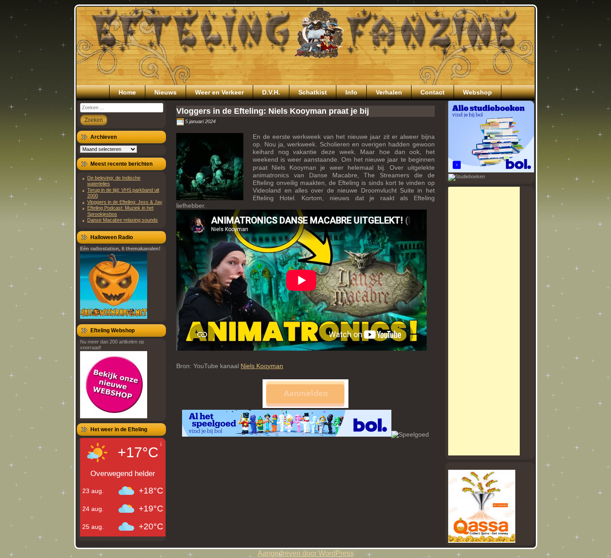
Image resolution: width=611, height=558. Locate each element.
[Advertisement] (484, 321)
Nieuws (165, 92)
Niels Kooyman (262, 365)
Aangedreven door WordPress (306, 553)
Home (127, 92)
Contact (432, 92)
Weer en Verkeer (219, 92)
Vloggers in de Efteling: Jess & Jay (124, 202)
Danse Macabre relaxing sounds (122, 220)
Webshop (477, 92)
